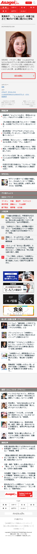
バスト (27, 94)
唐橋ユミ (13, 204)
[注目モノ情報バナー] (18, 303)
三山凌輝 (22, 204)
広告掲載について (18, 529)
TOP (28, 3)
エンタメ (23, 11)
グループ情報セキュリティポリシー (21, 523)
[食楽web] (18, 315)
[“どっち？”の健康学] (18, 292)
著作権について (28, 526)
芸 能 (4, 7)
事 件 (4, 11)
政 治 (32, 7)
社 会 (23, 7)
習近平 (18, 201)
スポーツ (13, 7)
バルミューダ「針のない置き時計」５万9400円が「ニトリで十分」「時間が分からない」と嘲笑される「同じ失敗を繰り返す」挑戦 (20, 249)
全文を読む (18, 76)
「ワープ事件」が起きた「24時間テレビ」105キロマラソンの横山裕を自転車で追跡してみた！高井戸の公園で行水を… (20, 259)
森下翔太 (5, 207)
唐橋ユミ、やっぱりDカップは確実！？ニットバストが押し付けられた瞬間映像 (20, 239)
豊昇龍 (12, 207)
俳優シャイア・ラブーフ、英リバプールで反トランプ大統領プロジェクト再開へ (28, 103)
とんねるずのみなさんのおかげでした (13, 94)
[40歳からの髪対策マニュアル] (18, 280)
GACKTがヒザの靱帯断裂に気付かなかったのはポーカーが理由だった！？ (8, 103)
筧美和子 (4, 96)
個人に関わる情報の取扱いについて (14, 526)
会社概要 (8, 523)
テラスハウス (12, 92)
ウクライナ (27, 201)
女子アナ (13, 11)
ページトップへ (18, 513)
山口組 (19, 207)
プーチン (5, 201)
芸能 (3, 87)
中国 (12, 201)
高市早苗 (5, 204)
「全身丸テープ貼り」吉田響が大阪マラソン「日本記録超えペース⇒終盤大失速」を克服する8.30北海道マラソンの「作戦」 (20, 230)
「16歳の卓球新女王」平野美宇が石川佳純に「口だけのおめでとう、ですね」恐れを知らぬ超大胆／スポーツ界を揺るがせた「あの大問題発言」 (20, 219)
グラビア (4, 92)
